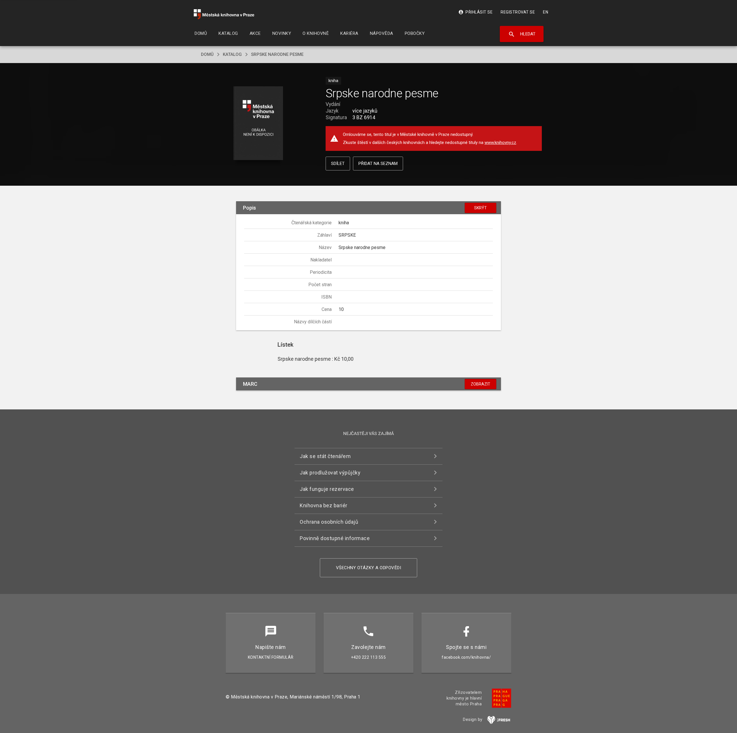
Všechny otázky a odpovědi (368, 567)
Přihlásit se (475, 12)
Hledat (521, 34)
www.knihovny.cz (500, 142)
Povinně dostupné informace (335, 538)
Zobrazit (480, 384)
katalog (232, 54)
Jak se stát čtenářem (325, 456)
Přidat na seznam (378, 163)
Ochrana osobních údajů (329, 522)
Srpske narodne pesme (277, 54)
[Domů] (224, 14)
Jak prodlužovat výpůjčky (330, 473)
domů (207, 54)
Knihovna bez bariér (323, 505)
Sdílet (338, 163)
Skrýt (480, 208)
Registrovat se (518, 12)
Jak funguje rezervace (327, 489)
